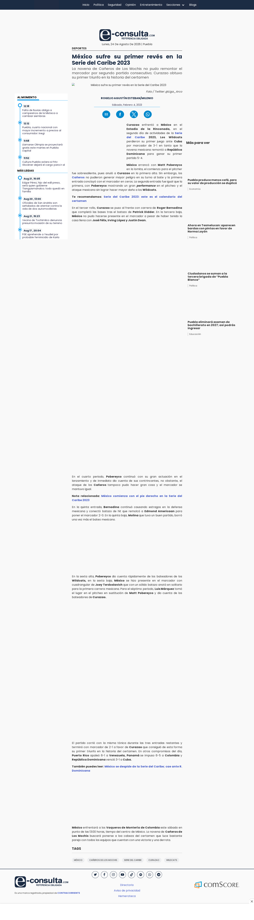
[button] (106, 114)
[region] (127, 19)
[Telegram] (158, 874)
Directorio (127, 885)
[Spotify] (140, 874)
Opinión (130, 5)
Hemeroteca (127, 896)
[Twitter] (95, 874)
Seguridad (114, 5)
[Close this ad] (251, 901)
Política (98, 5)
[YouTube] (122, 874)
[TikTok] (131, 874)
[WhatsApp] (149, 874)
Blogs (192, 5)
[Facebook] (104, 874)
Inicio (85, 5)
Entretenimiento (151, 5)
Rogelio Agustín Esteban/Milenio (127, 98)
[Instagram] (113, 874)
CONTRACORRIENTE (68, 892)
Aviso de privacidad (127, 890)
